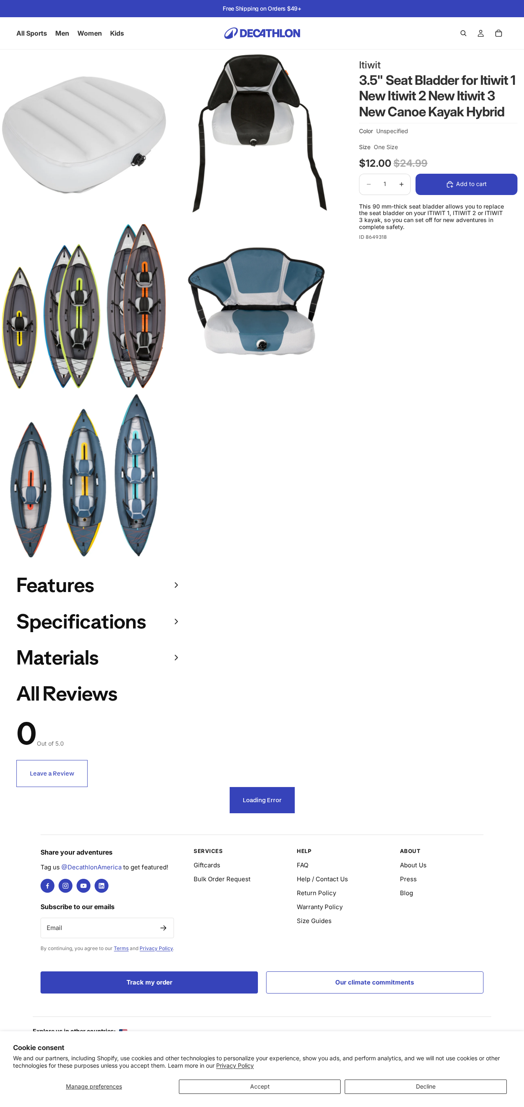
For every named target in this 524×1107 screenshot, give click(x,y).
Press (408, 879)
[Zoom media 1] (84, 134)
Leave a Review (52, 773)
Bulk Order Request (222, 879)
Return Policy (316, 893)
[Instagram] (65, 886)
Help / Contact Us (322, 879)
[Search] (463, 33)
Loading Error (262, 799)
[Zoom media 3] (84, 305)
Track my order (149, 982)
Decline (426, 1086)
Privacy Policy (235, 1065)
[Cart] (499, 33)
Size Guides (314, 921)
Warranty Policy (320, 907)
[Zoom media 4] (255, 305)
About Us (413, 865)
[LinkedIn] (101, 886)
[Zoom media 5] (84, 475)
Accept (260, 1086)
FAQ (302, 865)
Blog (406, 893)
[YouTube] (83, 886)
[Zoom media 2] (255, 134)
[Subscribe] (163, 928)
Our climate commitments (374, 982)
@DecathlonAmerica (91, 867)
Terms (121, 948)
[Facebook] (47, 886)
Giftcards (207, 865)
